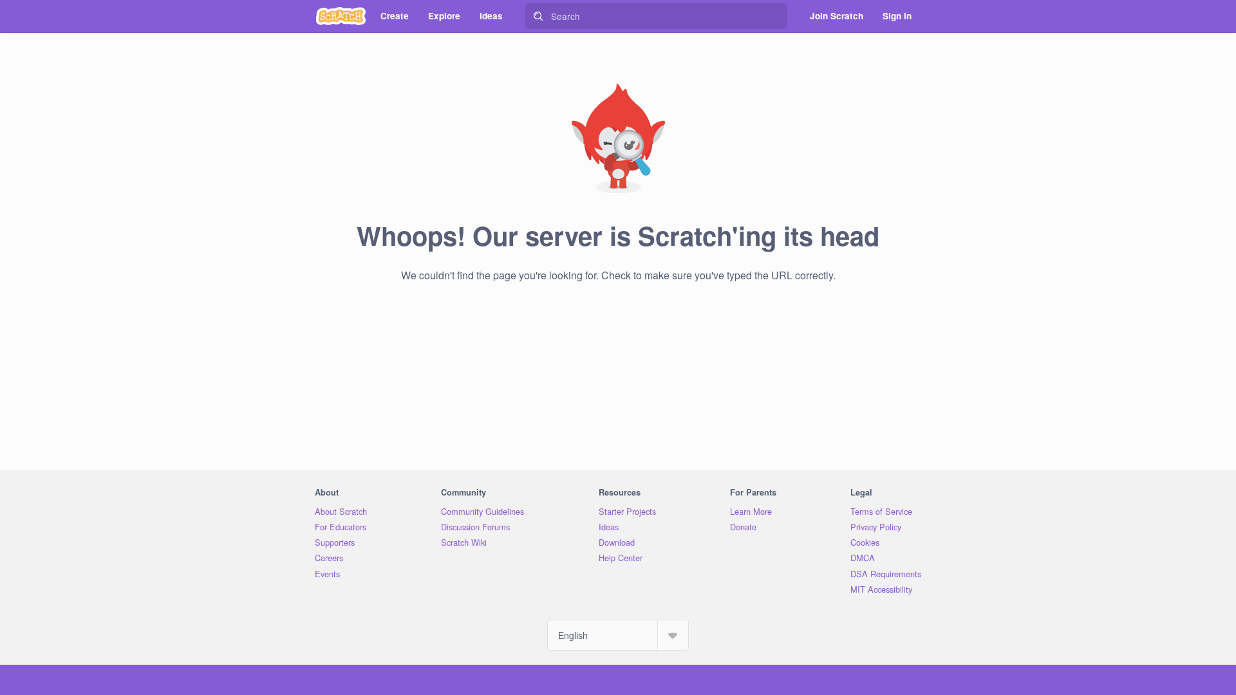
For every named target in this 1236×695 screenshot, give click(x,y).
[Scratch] (341, 16)
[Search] (538, 16)
